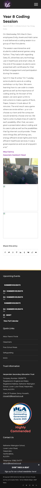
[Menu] (35, 4)
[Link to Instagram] (29, 485)
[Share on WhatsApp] (13, 252)
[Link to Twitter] (26, 485)
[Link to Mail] (33, 485)
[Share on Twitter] (9, 252)
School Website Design (26, 480)
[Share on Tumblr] (24, 252)
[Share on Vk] (28, 252)
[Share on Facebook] (5, 252)
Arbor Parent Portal (10, 337)
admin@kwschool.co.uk (12, 463)
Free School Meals (10, 347)
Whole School (21, 26)
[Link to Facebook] (23, 485)
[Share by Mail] (36, 252)
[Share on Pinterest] (17, 252)
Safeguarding (8, 353)
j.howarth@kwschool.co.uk (13, 396)
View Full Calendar (11, 321)
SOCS (5, 358)
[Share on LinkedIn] (20, 252)
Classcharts (7, 342)
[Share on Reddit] (32, 252)
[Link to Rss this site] (36, 485)
